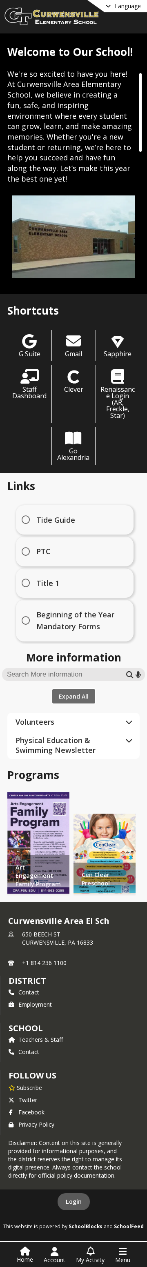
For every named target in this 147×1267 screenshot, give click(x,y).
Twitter (27, 1100)
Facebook (31, 1112)
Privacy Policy (36, 1124)
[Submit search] (130, 674)
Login (74, 1201)
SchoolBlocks (85, 1226)
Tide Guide (55, 520)
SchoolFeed (129, 1226)
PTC (43, 551)
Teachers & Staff (40, 1039)
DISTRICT (27, 980)
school (25, 1028)
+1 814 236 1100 (44, 963)
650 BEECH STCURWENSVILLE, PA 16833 (57, 938)
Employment (35, 1004)
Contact (28, 992)
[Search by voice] (138, 674)
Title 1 (47, 583)
